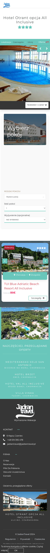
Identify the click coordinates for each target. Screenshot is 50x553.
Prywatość (25, 539)
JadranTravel (23, 534)
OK (15, 550)
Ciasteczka (40, 539)
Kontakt (7, 476)
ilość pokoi (9, 204)
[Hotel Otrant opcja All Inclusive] (25, 73)
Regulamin (10, 539)
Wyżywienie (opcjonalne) (17, 215)
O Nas (6, 460)
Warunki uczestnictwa (14, 472)
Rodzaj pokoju (12, 191)
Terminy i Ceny (35, 105)
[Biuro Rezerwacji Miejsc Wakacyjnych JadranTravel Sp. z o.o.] (6, 5)
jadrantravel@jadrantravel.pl (21, 444)
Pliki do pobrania (11, 468)
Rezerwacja (8, 464)
